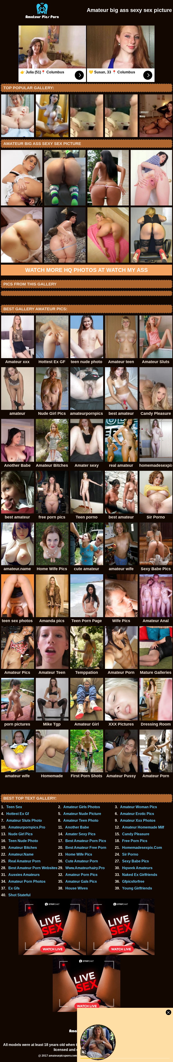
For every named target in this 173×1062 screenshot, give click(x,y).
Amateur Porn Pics (81, 875)
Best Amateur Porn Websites (32, 868)
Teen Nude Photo (23, 841)
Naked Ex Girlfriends (139, 875)
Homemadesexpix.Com (142, 848)
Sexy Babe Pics (135, 861)
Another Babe (77, 827)
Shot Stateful (19, 895)
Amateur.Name (21, 854)
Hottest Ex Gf (17, 814)
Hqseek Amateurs (137, 868)
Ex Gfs (14, 888)
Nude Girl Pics (20, 834)
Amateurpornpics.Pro (26, 827)
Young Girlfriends (137, 888)
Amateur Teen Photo (80, 820)
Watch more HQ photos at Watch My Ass (86, 270)
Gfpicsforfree (133, 881)
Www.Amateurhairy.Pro (85, 868)
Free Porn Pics (134, 841)
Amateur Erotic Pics (137, 814)
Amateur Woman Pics (138, 807)
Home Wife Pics (78, 854)
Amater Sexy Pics (80, 834)
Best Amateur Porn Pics (85, 841)
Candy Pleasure (135, 834)
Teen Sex (14, 807)
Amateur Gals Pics (81, 881)
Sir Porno (130, 854)
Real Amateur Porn (24, 861)
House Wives (76, 888)
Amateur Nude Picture (82, 814)
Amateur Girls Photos (81, 807)
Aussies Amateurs (24, 875)
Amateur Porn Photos (27, 881)
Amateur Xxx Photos (137, 820)
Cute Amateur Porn (81, 861)
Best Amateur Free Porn (85, 848)
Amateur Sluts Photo (24, 820)
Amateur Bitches (22, 848)
